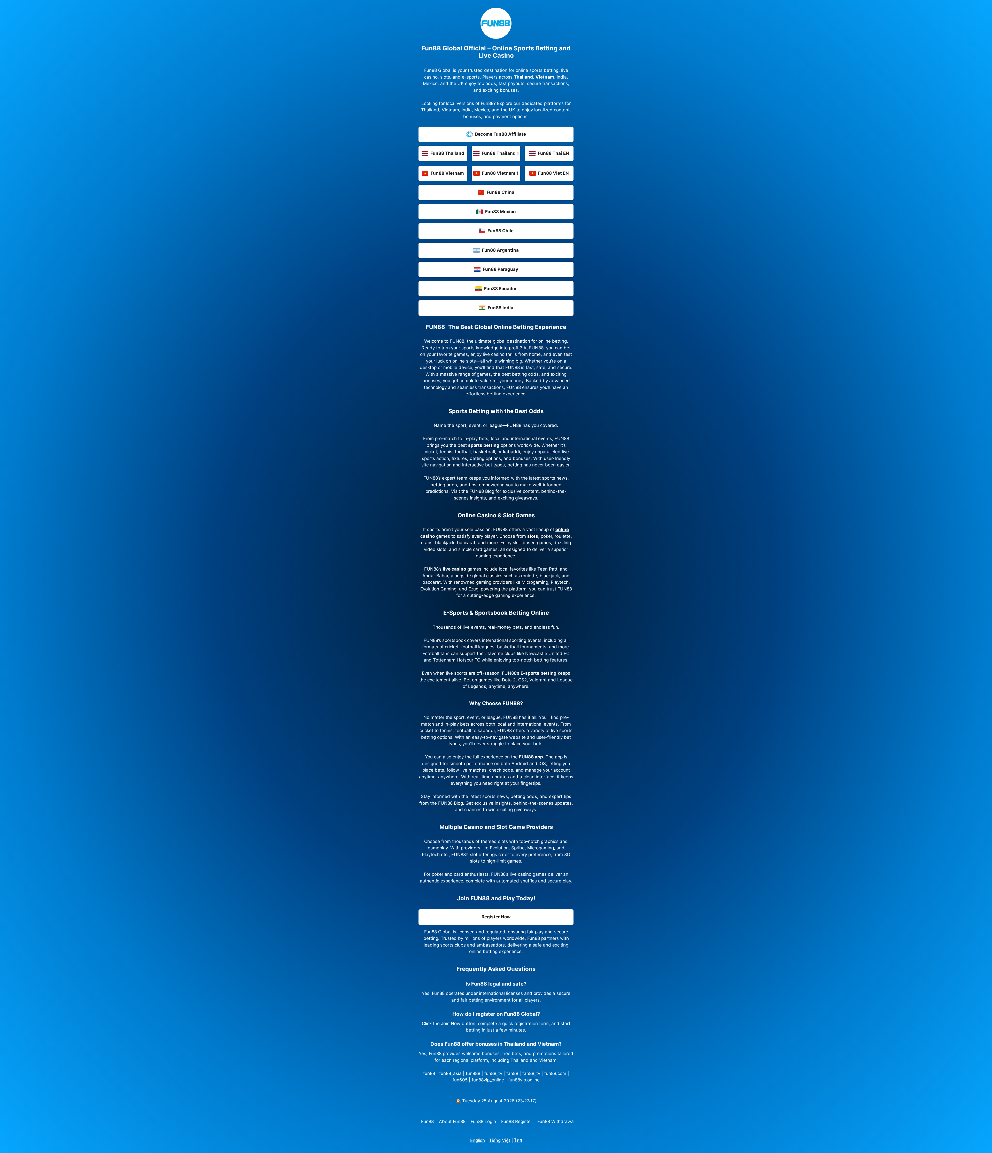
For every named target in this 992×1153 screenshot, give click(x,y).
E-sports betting (538, 673)
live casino (454, 569)
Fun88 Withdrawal (556, 1121)
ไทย (518, 1140)
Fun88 (427, 1121)
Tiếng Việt (499, 1140)
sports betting (483, 445)
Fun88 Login (483, 1121)
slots (532, 536)
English (477, 1140)
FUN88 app (531, 756)
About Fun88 (452, 1121)
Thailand (523, 77)
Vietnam (545, 77)
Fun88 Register (516, 1121)
